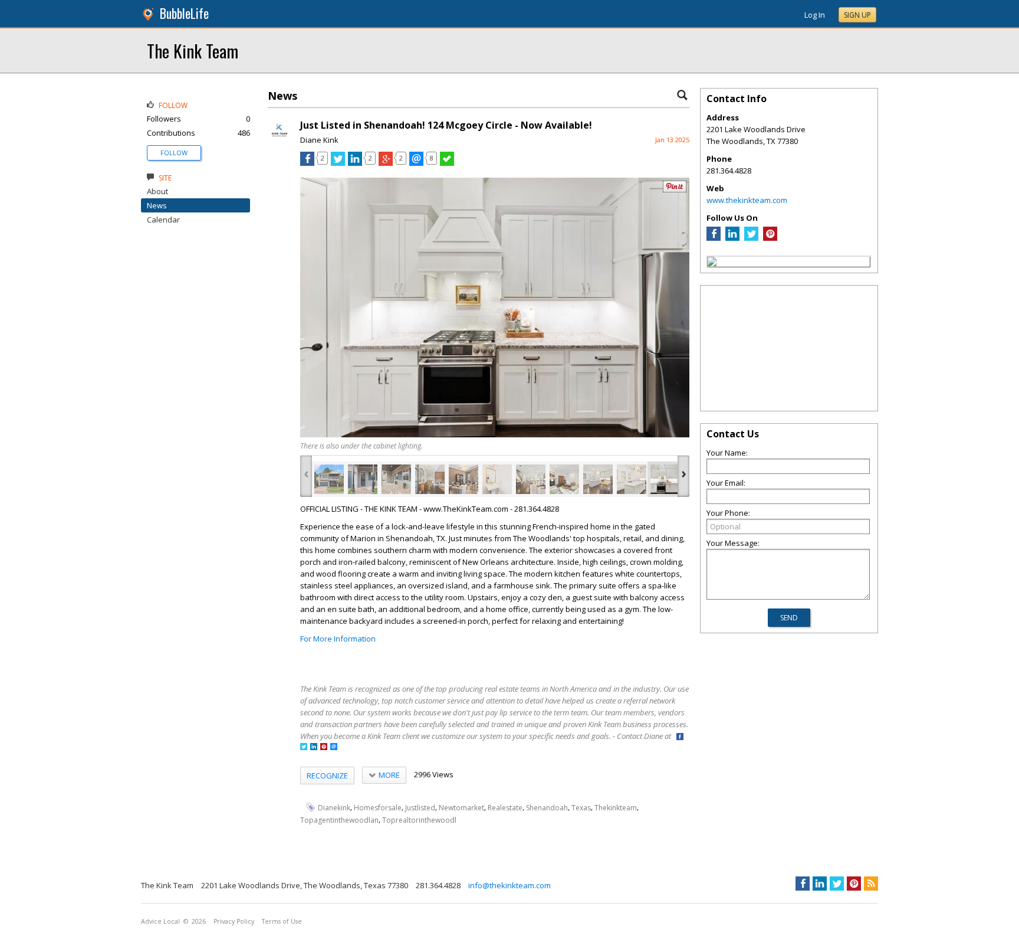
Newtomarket (461, 808)
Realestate (505, 808)
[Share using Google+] (386, 163)
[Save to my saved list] (447, 163)
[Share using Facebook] (307, 163)
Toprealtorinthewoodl (419, 820)
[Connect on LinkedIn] (313, 747)
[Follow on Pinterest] (323, 747)
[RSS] (871, 883)
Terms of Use (282, 921)
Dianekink (334, 808)
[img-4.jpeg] (430, 479)
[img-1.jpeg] (329, 479)
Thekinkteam (615, 808)
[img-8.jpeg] (564, 479)
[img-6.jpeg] (497, 479)
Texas (581, 808)
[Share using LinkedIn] (355, 163)
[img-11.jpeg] (665, 479)
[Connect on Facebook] (679, 737)
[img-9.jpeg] (598, 479)
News (157, 205)
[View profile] (279, 140)
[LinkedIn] (732, 238)
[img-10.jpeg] (631, 479)
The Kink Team (192, 50)
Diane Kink (319, 140)
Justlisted (420, 808)
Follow (174, 152)
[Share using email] (416, 163)
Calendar (163, 219)
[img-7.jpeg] (531, 479)
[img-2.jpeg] (363, 479)
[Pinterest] (770, 238)
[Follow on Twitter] (303, 747)
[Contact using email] (333, 747)
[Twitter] (751, 238)
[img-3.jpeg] (396, 479)
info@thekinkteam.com (509, 885)
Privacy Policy (233, 921)
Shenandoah (547, 808)
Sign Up (857, 15)
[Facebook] (713, 238)
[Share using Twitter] (338, 163)
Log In (814, 14)
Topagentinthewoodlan (339, 820)
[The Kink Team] (711, 263)
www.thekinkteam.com (746, 200)
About (157, 191)
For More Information (338, 638)
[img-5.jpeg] (463, 479)
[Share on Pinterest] (674, 189)
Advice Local (160, 921)
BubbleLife (184, 13)
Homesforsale (378, 808)
